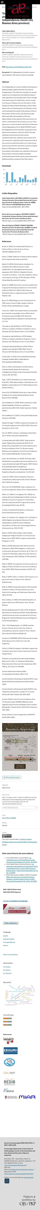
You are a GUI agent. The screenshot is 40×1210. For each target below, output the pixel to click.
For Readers (7, 967)
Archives (11, 7)
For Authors (6, 970)
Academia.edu (28, 1177)
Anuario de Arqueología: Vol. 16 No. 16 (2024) (21, 881)
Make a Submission (11, 923)
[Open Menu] (2, 2)
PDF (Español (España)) (12, 777)
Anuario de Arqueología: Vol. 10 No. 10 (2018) (21, 862)
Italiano (5, 945)
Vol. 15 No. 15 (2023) (23, 7)
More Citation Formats (11, 807)
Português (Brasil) (9, 942)
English (5, 936)
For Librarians (7, 973)
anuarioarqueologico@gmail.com (15, 1165)
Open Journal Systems (10, 954)
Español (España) (8, 939)
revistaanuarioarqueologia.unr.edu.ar (21, 1169)
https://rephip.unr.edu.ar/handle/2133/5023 (18, 1174)
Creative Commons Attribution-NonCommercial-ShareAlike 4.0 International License (19, 841)
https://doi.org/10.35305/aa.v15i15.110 (18, 67)
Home (4, 7)
